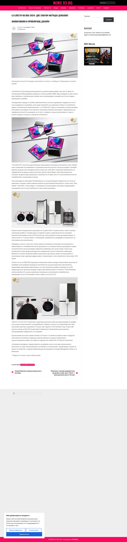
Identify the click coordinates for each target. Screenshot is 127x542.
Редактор (22, 29)
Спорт (98, 8)
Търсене (87, 16)
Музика (63, 8)
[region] (24, 525)
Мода (56, 8)
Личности (47, 8)
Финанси (72, 8)
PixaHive (75, 539)
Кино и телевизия (35, 8)
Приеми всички (24, 534)
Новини (106, 8)
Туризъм (81, 8)
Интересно (22, 8)
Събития (90, 8)
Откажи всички (33, 530)
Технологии (30, 364)
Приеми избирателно (15, 530)
